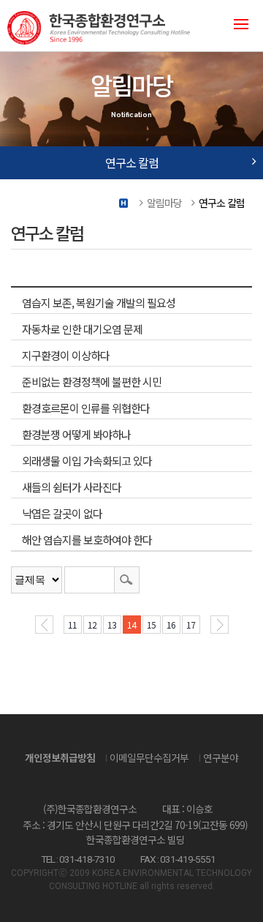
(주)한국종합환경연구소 (124, 26)
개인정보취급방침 (60, 757)
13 (111, 624)
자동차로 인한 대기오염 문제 (82, 329)
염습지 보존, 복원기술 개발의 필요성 (98, 302)
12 (92, 624)
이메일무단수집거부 (149, 757)
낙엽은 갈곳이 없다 (62, 513)
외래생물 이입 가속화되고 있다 (87, 460)
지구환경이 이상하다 (66, 355)
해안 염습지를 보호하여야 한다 (87, 539)
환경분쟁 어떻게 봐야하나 (76, 434)
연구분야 (220, 757)
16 (171, 624)
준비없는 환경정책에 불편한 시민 (91, 381)
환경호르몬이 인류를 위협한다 (86, 408)
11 (72, 624)
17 (190, 624)
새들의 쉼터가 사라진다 (71, 487)
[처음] (44, 624)
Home (124, 203)
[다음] (219, 624)
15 (151, 624)
